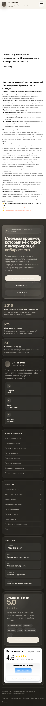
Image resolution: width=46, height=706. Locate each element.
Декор (7, 529)
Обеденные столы (12, 443)
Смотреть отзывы (23, 640)
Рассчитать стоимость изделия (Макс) (16, 208)
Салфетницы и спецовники (16, 524)
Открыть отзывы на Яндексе (23, 678)
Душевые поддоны (13, 463)
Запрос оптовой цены (14, 494)
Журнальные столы (13, 438)
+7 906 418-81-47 (23, 293)
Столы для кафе (11, 453)
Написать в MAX (23, 285)
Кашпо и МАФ (10, 499)
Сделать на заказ (12, 489)
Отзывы (4, 702)
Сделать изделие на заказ (23, 278)
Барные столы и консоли (15, 448)
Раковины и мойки (12, 458)
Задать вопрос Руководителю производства (18, 210)
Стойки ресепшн (12, 509)
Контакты (26, 698)
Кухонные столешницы (14, 468)
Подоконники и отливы (14, 473)
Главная (5, 698)
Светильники (10, 519)
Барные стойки (11, 514)
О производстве (15, 698)
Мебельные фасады (13, 504)
